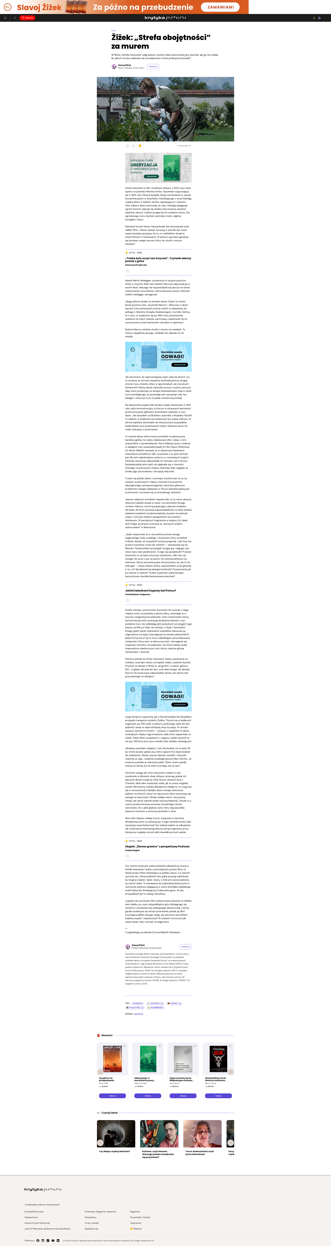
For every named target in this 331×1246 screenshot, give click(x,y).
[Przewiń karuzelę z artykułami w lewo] (100, 1143)
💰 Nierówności (155, 1008)
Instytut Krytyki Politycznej (37, 1223)
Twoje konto (135, 1223)
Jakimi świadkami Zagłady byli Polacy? (150, 590)
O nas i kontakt (92, 1223)
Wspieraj (29, 18)
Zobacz (112, 1096)
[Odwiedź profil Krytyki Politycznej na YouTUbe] (53, 1240)
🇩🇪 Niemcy (173, 1003)
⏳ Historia (153, 1003)
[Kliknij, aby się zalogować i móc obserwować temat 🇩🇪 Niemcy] (180, 1003)
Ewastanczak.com (147, 1241)
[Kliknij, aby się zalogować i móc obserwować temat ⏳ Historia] (162, 1003)
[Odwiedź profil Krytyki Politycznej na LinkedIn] (58, 1240)
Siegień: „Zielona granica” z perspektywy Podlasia (157, 846)
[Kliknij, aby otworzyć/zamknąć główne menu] (5, 18)
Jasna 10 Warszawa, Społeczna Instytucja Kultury (48, 1228)
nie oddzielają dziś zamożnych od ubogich (164, 624)
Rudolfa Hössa (158, 195)
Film (113, 31)
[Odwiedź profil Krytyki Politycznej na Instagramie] (42, 1240)
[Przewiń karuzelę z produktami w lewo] (100, 1072)
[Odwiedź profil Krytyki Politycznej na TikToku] (48, 1240)
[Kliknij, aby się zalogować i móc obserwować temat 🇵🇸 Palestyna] (142, 1008)
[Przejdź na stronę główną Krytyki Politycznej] (43, 1190)
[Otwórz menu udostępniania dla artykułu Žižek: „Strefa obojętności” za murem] (133, 146)
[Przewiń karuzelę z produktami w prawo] (230, 1072)
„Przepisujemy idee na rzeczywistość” (42, 1204)
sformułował (176, 226)
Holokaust (138, 1003)
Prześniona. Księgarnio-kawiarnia (100, 1211)
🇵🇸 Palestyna (133, 1008)
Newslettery (90, 1217)
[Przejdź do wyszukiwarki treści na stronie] (15, 17)
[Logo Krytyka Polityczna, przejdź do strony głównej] (165, 18)
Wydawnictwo (31, 1217)
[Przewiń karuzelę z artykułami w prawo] (230, 1143)
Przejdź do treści (13, 7)
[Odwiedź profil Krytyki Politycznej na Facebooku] (37, 1240)
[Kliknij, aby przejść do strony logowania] (314, 17)
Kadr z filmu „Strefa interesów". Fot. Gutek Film (99, 138)
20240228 (138, 1014)
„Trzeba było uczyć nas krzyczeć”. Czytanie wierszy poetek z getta (158, 260)
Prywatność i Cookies (140, 1217)
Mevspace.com (127, 1241)
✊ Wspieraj (136, 1228)
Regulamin (135, 1211)
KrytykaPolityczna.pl (34, 1211)
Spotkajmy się (91, 1228)
